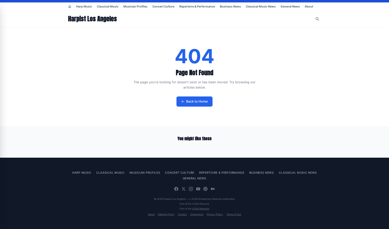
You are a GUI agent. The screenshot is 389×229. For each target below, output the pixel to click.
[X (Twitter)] (184, 189)
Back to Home (197, 101)
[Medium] (213, 189)
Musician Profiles (135, 6)
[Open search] (317, 18)
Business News (230, 6)
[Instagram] (191, 189)
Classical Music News (261, 6)
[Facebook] (176, 189)
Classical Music (108, 6)
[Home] (69, 6)
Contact (182, 214)
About (309, 6)
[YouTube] (198, 189)
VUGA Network (200, 208)
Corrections (196, 214)
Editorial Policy (166, 214)
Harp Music (84, 6)
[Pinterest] (205, 189)
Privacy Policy (215, 214)
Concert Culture (163, 6)
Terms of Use (233, 214)
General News (290, 6)
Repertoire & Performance (197, 6)
